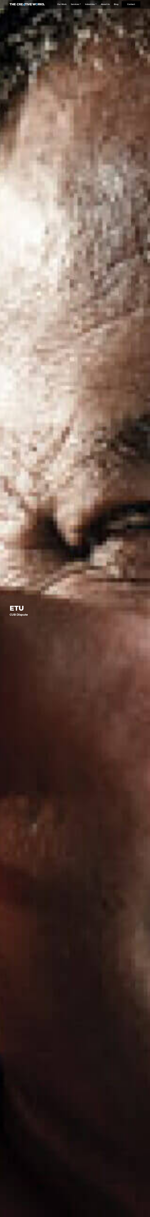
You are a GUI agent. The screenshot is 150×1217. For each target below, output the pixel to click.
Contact (131, 4)
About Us (105, 4)
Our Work (62, 4)
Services (75, 4)
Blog (116, 4)
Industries (90, 4)
